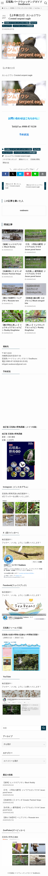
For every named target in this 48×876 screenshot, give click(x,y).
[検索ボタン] (45, 3)
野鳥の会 (6, 163)
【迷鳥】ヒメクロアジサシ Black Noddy (19, 784)
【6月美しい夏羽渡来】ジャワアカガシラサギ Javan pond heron (24, 810)
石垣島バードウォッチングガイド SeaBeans (24, 3)
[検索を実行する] (43, 728)
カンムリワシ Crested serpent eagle (17, 156)
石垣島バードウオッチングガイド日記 (17, 22)
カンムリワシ (7, 26)
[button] (5, 174)
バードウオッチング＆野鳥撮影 (23, 26)
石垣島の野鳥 (35, 159)
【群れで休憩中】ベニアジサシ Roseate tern (21, 819)
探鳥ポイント (23, 159)
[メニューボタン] (2, 3)
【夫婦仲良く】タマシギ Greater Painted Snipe (22, 801)
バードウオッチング (10, 159)
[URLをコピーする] (42, 174)
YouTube (33, 22)
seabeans (24, 210)
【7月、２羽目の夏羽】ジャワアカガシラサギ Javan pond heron (24, 792)
